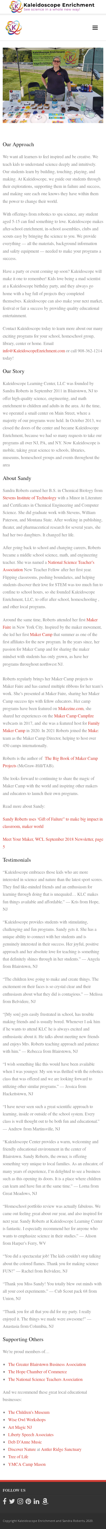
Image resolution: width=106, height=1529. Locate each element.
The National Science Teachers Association (45, 1379)
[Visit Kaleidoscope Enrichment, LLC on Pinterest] (28, 1501)
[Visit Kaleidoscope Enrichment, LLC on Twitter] (12, 1501)
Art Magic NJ (20, 1427)
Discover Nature (22, 1449)
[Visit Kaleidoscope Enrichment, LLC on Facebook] (5, 1501)
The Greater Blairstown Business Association (47, 1364)
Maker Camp (41, 634)
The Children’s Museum (28, 1412)
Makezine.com (70, 708)
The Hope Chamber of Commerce (37, 1371)
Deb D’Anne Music (25, 1442)
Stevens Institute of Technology (30, 497)
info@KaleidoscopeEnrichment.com (34, 350)
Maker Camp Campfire (74, 715)
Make (93, 730)
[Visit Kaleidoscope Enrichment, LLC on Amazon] (45, 1501)
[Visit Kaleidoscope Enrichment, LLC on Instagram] (20, 1501)
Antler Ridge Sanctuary (61, 1449)
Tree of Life (18, 1456)
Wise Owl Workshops (27, 1419)
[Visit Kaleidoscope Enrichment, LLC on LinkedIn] (36, 1501)
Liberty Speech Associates (31, 1434)
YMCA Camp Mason (27, 1464)
